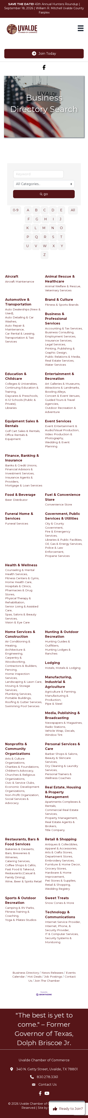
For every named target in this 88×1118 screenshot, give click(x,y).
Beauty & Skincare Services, (58, 760)
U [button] (27, 246)
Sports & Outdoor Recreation (20, 900)
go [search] (46, 194)
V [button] (36, 246)
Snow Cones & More (59, 902)
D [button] (53, 210)
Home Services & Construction (20, 634)
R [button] (45, 237)
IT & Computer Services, (61, 934)
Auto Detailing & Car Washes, (19, 319)
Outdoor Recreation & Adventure (60, 410)
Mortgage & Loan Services (23, 485)
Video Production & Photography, (58, 436)
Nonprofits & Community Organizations (17, 748)
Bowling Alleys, (55, 391)
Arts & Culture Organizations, (15, 760)
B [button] (36, 210)
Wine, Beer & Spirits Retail (23, 881)
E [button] (61, 210)
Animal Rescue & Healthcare (60, 279)
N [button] (52, 228)
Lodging (52, 663)
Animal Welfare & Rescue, (63, 286)
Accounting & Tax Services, (63, 328)
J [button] (60, 219)
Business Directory (25, 972)
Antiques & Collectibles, (61, 844)
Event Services (58, 421)
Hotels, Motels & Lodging (62, 667)
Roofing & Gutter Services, (23, 702)
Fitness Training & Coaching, (17, 913)
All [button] (73, 210)
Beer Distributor (16, 499)
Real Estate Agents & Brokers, (60, 824)
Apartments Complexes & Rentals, (63, 803)
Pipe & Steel (53, 703)
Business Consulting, (59, 332)
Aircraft (11, 276)
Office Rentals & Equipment (16, 437)
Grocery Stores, (56, 868)
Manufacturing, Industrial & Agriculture (58, 681)
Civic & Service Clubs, (20, 782)
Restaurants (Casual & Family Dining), (20, 875)
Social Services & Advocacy (17, 801)
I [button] (53, 219)
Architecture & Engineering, (15, 651)
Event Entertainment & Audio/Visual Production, (62, 428)
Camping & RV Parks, (19, 907)
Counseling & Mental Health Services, (19, 572)
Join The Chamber (47, 980)
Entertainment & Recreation (59, 376)
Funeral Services (16, 523)
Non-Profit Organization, (22, 795)
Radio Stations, (55, 726)
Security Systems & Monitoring (58, 940)
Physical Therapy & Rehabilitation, (18, 600)
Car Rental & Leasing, (20, 333)
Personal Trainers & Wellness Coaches (58, 776)
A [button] (28, 210)
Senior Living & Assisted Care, (21, 608)
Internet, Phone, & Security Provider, (58, 928)
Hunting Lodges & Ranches (58, 651)
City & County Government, (54, 525)
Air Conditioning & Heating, (17, 643)
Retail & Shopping (61, 839)
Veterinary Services (58, 290)
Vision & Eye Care (17, 622)
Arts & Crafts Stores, (58, 852)
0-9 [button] (15, 210)
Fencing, (11, 669)
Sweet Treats (57, 898)
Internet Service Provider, (63, 922)
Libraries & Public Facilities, (63, 539)
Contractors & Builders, (21, 665)
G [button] (37, 219)
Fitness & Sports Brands (61, 304)
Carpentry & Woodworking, (15, 659)
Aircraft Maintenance (19, 281)
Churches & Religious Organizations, (20, 776)
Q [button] (36, 237)
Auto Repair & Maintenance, (15, 327)
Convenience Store (58, 504)
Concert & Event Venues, (62, 395)
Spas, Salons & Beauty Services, (20, 616)
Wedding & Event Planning (57, 444)
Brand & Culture (59, 300)
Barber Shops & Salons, (61, 753)
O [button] (61, 228)
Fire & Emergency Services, (57, 533)
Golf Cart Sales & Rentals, (22, 431)
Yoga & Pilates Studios (20, 919)
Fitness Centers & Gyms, (22, 578)
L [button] (35, 228)
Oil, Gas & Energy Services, (63, 543)
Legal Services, (55, 344)
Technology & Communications (60, 914)
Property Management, (61, 818)
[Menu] (80, 28)
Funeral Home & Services (19, 516)
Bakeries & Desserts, (19, 849)
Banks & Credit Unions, (21, 465)
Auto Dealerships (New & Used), (23, 311)
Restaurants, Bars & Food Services (22, 841)
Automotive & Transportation (18, 302)
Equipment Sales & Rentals (21, 423)
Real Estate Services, (59, 360)
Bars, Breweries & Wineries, (17, 855)
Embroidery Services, (59, 860)
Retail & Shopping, (58, 884)
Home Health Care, (18, 582)
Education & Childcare (15, 376)
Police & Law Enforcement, (54, 549)
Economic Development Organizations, (22, 788)
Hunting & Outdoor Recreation (62, 634)
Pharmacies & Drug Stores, (18, 592)
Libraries (11, 407)
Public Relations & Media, (62, 356)
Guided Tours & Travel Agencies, (60, 402)
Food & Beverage (20, 495)
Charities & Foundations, (22, 766)
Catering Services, (17, 861)
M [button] (43, 228)
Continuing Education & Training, (21, 389)
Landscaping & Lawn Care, (23, 681)
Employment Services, (60, 336)
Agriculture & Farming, (60, 691)
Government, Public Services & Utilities (62, 516)
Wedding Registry (57, 888)
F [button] (29, 219)
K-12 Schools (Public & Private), (20, 402)
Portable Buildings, (18, 698)
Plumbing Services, (18, 693)
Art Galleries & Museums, (62, 383)
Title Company (55, 830)
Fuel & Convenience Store (62, 497)
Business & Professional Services (56, 318)
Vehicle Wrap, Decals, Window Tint (60, 732)
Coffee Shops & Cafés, (20, 865)
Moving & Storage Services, (17, 688)
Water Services (55, 364)
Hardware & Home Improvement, (58, 874)
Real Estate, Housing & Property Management (63, 792)
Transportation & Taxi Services (19, 339)
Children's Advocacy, (19, 770)
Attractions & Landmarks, (62, 387)
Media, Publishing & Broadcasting (62, 715)
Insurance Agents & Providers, (19, 479)
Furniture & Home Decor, (63, 864)
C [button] (44, 210)
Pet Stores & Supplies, (60, 880)
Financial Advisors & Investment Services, (19, 471)
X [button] (54, 246)
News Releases (52, 972)
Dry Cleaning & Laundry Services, (61, 768)
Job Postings (53, 976)
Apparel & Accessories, (61, 848)
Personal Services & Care (62, 746)
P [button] (28, 237)
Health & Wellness (21, 565)
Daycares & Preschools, (21, 395)
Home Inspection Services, (17, 675)
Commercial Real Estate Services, (61, 812)
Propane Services (57, 555)
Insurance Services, (58, 340)
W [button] (45, 246)
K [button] (27, 228)
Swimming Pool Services (22, 706)
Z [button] (44, 255)
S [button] (53, 237)
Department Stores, (59, 856)
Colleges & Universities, (21, 383)
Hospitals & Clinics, (18, 586)
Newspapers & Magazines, (63, 722)
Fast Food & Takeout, (20, 869)
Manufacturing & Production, (56, 697)
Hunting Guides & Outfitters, (57, 643)
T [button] (61, 237)
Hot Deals (34, 976)
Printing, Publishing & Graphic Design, (60, 350)
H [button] (45, 219)
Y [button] (62, 246)
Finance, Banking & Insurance (22, 458)
